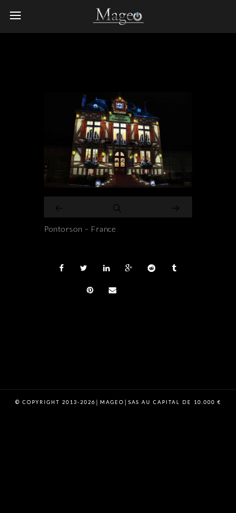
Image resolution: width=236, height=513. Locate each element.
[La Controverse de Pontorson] (118, 184)
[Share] (61, 268)
